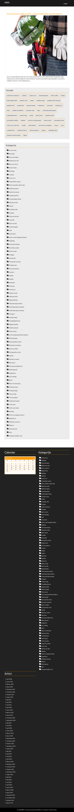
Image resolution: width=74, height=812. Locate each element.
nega (38, 110)
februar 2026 (10, 684)
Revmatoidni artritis (15, 342)
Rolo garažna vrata (15, 352)
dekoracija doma (43, 95)
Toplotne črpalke (14, 401)
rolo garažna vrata (59, 120)
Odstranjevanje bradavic (16, 307)
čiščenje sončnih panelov (14, 135)
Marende (12, 282)
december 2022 (10, 764)
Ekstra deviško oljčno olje (17, 185)
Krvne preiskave (14, 268)
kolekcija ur (41, 105)
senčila (24, 125)
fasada (63, 95)
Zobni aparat (13, 429)
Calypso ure (33, 95)
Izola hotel (12, 234)
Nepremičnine (13, 300)
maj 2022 (9, 782)
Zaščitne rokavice (14, 422)
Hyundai (11, 220)
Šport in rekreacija (14, 383)
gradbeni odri (10, 105)
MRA (7, 2)
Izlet (10, 230)
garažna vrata (23, 100)
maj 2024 (9, 725)
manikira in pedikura (17, 110)
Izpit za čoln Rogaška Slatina (18, 237)
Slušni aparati (13, 369)
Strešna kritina (13, 387)
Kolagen (11, 255)
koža (8, 110)
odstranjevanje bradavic (49, 110)
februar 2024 (10, 733)
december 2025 (10, 689)
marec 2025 (9, 710)
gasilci (32, 100)
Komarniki (12, 258)
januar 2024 (9, 736)
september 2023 (10, 746)
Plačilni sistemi (13, 328)
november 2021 (10, 797)
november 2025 (10, 692)
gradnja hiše (20, 105)
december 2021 (10, 795)
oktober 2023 (10, 743)
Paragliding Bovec (14, 321)
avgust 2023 (9, 748)
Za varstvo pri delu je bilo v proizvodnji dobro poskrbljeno (34, 13)
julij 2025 (8, 699)
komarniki (50, 105)
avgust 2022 (9, 774)
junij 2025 (9, 702)
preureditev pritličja (12, 120)
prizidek (23, 120)
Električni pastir (14, 188)
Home (65, 4)
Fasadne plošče (13, 195)
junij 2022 (9, 779)
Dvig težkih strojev (15, 181)
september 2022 (10, 772)
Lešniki (11, 275)
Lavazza (11, 272)
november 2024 (10, 718)
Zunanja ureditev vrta (15, 436)
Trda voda (12, 404)
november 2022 (10, 766)
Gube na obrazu (14, 216)
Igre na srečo (13, 223)
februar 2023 (10, 761)
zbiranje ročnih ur (22, 130)
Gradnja (11, 213)
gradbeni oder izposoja (53, 100)
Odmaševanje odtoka (15, 303)
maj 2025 (9, 705)
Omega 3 (12, 314)
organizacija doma (12, 115)
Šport (10, 380)
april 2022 (9, 785)
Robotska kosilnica (15, 345)
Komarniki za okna (15, 262)
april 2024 (9, 728)
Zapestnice (12, 418)
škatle (25, 135)
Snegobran (12, 373)
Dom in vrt (12, 178)
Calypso (24, 95)
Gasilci (11, 206)
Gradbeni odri (13, 209)
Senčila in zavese (14, 359)
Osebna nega (13, 317)
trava (62, 125)
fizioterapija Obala (12, 100)
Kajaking (12, 241)
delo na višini (54, 95)
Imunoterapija (13, 227)
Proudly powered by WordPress (33, 810)
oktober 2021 (10, 800)
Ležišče (11, 279)
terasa (56, 125)
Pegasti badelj (13, 324)
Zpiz (10, 432)
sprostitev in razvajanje (45, 125)
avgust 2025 (9, 697)
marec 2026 (9, 681)
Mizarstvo (12, 289)
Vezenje (11, 411)
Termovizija (12, 394)
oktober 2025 (10, 694)
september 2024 (10, 720)
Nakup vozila (13, 293)
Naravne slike (13, 296)
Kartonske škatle (14, 244)
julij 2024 (8, 723)
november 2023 (10, 741)
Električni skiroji (14, 192)
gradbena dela (41, 100)
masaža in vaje (30, 110)
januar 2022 (9, 792)
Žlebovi (11, 425)
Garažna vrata (13, 202)
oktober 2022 (10, 769)
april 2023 (9, 759)
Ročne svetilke (13, 349)
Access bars (13, 150)
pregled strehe (49, 115)
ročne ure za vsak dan (13, 125)
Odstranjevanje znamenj (16, 310)
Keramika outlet (14, 248)
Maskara (12, 286)
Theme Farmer (52, 810)
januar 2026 (9, 687)
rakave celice (47, 120)
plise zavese (39, 115)
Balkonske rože (14, 160)
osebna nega (23, 115)
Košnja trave (13, 265)
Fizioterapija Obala (15, 199)
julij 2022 (8, 777)
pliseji (31, 115)
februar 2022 (10, 790)
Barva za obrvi (13, 164)
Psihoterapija (13, 338)
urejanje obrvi (11, 130)
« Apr (6, 473)
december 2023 (10, 738)
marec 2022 (9, 787)
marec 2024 (9, 730)
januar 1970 (9, 803)
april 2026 (9, 679)
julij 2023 (8, 751)
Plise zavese (13, 331)
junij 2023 (9, 754)
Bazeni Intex (13, 168)
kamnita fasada (31, 105)
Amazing (12, 154)
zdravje (44, 130)
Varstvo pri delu (14, 408)
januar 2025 (9, 715)
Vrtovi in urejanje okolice (16, 415)
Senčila (11, 356)
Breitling (11, 171)
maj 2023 (9, 756)
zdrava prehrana (34, 130)
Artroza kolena (13, 157)
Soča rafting (12, 376)
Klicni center (13, 251)
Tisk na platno (13, 397)
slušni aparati (32, 125)
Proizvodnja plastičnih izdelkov (18, 335)
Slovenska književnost (16, 366)
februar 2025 (10, 712)
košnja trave (58, 105)
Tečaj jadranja (13, 390)
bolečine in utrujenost (13, 95)
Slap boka (12, 362)
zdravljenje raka (52, 130)
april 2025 (9, 707)
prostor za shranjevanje (34, 120)
